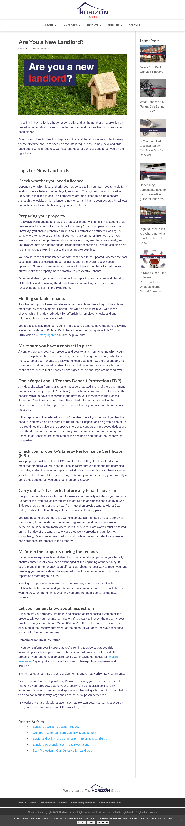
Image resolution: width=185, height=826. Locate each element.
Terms (33, 802)
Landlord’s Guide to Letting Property (56, 726)
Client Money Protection (83, 802)
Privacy (22, 802)
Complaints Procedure (110, 802)
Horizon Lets (66, 812)
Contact (134, 25)
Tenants (92, 25)
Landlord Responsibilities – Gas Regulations (61, 744)
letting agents (47, 335)
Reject (91, 822)
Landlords (70, 25)
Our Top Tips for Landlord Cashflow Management (64, 732)
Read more (103, 822)
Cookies (63, 802)
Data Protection (47, 802)
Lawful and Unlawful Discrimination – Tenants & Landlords (70, 738)
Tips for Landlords (40, 48)
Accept (81, 822)
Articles (113, 25)
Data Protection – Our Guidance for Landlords (62, 750)
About (49, 25)
